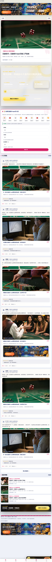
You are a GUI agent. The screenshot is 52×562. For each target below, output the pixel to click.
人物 (46, 560)
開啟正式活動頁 (14, 98)
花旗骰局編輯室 (5, 59)
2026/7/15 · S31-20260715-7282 (11, 161)
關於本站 (2, 516)
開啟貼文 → (14, 203)
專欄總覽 (49, 474)
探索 (15, 560)
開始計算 (26, 149)
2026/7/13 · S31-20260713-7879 (11, 310)
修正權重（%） (6, 141)
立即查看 (47, 558)
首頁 (5, 560)
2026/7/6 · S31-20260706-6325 (11, 422)
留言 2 (6, 254)
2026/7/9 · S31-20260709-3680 (11, 210)
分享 (10, 203)
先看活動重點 (37, 98)
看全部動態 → (26, 471)
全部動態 (49, 155)
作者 (6, 516)
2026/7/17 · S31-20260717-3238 (11, 260)
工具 (26, 560)
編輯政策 (9, 516)
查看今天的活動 (42, 508)
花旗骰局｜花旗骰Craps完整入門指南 (15, 54)
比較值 (5, 134)
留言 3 (6, 203)
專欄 (12, 516)
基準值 (5, 127)
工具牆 (15, 516)
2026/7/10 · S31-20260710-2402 (12, 372)
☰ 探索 (3, 18)
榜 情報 (49, 18)
